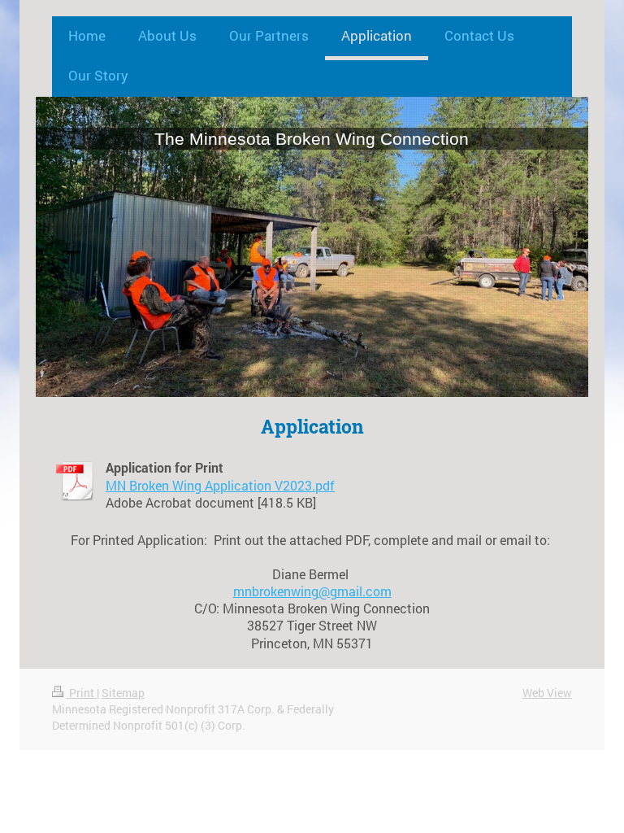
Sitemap (123, 692)
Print (82, 692)
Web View (547, 692)
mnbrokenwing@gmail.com (312, 591)
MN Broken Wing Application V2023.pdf (220, 486)
